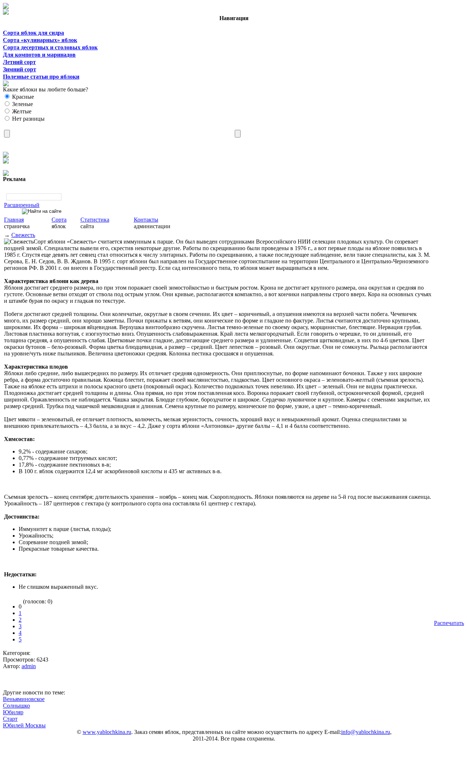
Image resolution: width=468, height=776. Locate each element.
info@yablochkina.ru (365, 732)
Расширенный (21, 205)
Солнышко (16, 705)
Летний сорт (19, 62)
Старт (10, 719)
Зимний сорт (19, 69)
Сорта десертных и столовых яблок (50, 47)
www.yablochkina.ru (107, 732)
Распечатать (449, 623)
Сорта (59, 219)
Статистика (94, 219)
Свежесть (23, 235)
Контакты (146, 219)
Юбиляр (13, 712)
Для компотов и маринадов (39, 55)
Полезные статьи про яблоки (41, 77)
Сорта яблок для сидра (33, 33)
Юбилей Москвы (24, 725)
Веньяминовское (24, 699)
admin (29, 666)
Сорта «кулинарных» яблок (40, 40)
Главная (14, 219)
